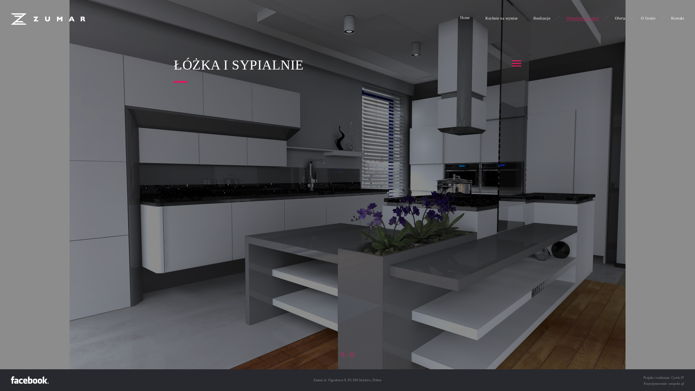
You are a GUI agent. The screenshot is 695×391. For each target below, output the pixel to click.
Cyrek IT (677, 378)
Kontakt (677, 18)
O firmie (648, 18)
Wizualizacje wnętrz (582, 18)
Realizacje (541, 18)
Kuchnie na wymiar (501, 18)
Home (465, 18)
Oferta (620, 18)
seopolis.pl (676, 384)
